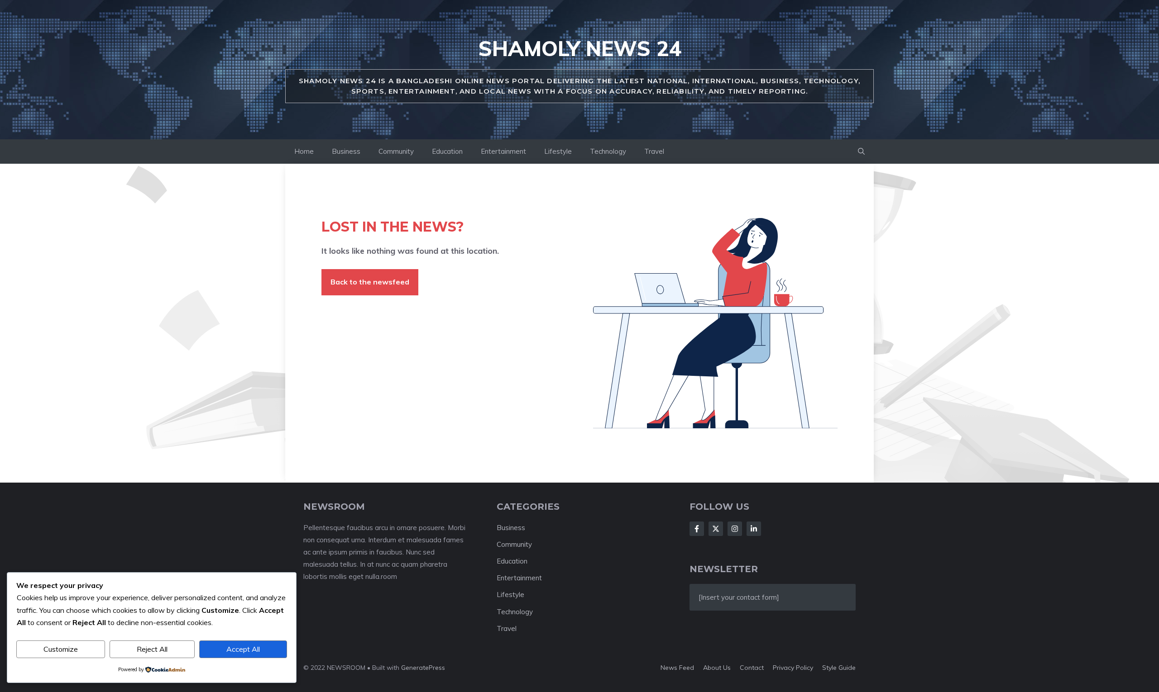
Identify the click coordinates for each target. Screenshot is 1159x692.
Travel (654, 151)
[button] (861, 151)
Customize (60, 649)
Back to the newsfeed (369, 281)
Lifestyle (558, 151)
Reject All (152, 649)
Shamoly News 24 (579, 48)
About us (717, 668)
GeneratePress (423, 668)
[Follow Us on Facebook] (697, 528)
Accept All (243, 649)
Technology (608, 151)
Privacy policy (793, 668)
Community (396, 151)
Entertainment (503, 151)
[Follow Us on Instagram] (735, 528)
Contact (752, 668)
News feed (677, 668)
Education (447, 151)
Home (304, 151)
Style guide (839, 668)
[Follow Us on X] (716, 528)
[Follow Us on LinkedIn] (754, 528)
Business (346, 151)
